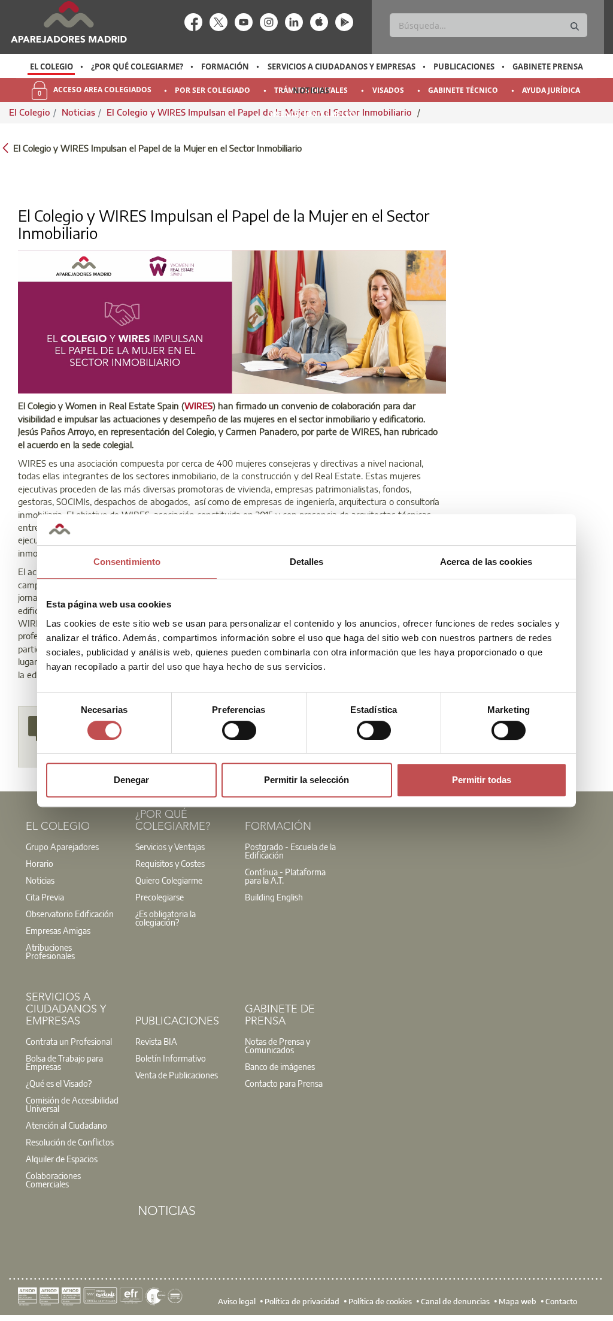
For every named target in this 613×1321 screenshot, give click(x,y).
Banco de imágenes (280, 1066)
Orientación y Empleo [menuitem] (311, 114)
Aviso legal (237, 1300)
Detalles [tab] (307, 562)
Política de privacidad (302, 1300)
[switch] (239, 730)
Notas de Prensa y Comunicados (277, 1045)
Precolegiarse (159, 896)
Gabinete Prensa (547, 66)
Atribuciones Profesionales (50, 951)
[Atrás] (5, 147)
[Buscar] (574, 27)
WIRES (198, 405)
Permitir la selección (306, 780)
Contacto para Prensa (284, 1083)
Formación (225, 66)
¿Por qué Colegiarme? (137, 66)
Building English (274, 896)
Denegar (131, 780)
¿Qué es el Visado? (59, 1083)
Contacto (561, 1300)
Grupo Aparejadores (62, 846)
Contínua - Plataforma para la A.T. (285, 875)
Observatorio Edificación (70, 913)
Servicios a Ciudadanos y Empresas (341, 66)
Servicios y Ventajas (170, 846)
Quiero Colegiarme (168, 880)
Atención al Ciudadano (66, 1125)
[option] (51, 66)
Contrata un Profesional (69, 1041)
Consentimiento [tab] (126, 562)
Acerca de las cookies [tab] (486, 562)
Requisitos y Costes (170, 863)
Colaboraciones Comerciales (53, 1179)
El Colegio (51, 66)
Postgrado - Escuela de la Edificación (290, 850)
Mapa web (517, 1300)
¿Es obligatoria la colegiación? (165, 917)
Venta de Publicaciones (176, 1074)
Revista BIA (156, 1041)
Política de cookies (380, 1300)
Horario (39, 863)
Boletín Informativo (170, 1058)
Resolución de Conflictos (70, 1141)
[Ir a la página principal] (68, 22)
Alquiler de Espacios (62, 1158)
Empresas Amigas (58, 930)
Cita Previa (45, 896)
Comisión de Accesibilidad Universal (72, 1104)
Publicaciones (463, 66)
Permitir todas (481, 780)
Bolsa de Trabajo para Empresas (64, 1062)
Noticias (311, 90)
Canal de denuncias (455, 1300)
